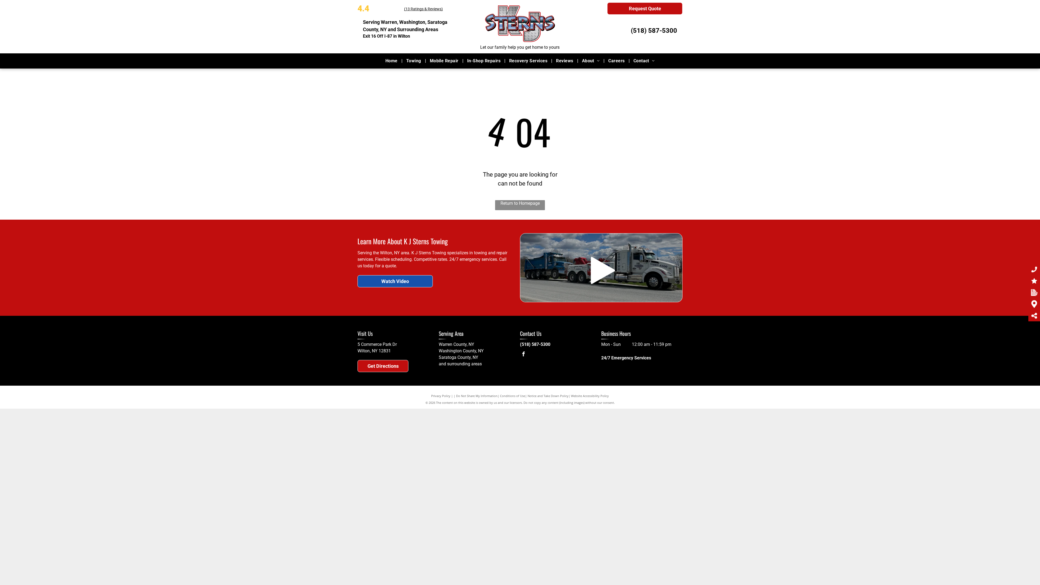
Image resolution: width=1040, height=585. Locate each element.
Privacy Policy (440, 396)
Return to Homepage (520, 203)
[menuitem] (392, 60)
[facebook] (523, 354)
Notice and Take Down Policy (548, 396)
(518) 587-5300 (654, 30)
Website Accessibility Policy (590, 396)
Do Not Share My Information (477, 396)
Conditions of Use (512, 396)
